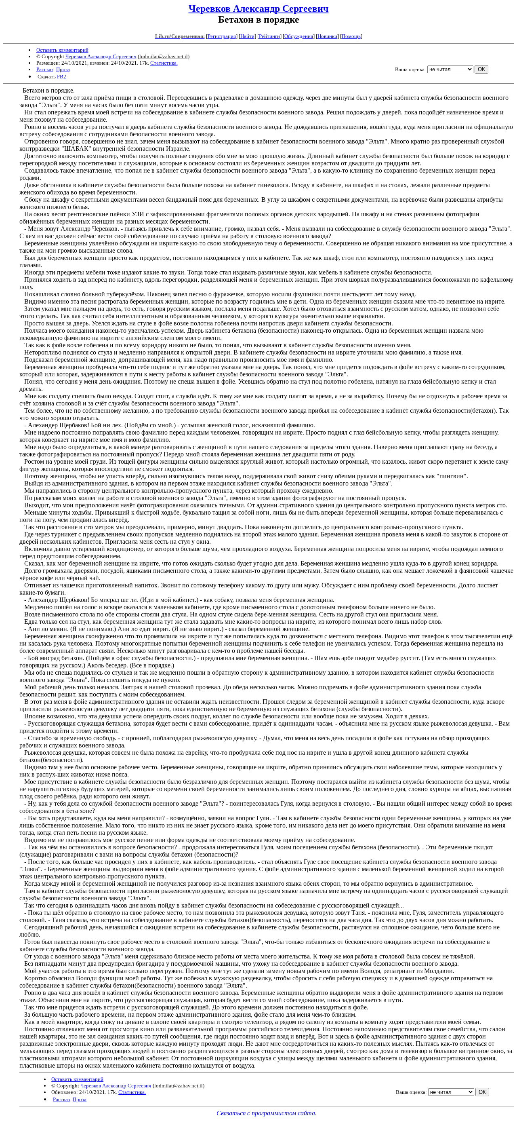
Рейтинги (269, 36)
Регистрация (222, 36)
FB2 (61, 77)
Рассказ (44, 69)
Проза (63, 69)
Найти (247, 36)
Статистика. (164, 63)
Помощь (351, 36)
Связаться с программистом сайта (265, 1113)
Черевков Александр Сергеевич (259, 8)
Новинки (327, 36)
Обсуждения (298, 36)
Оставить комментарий (62, 50)
